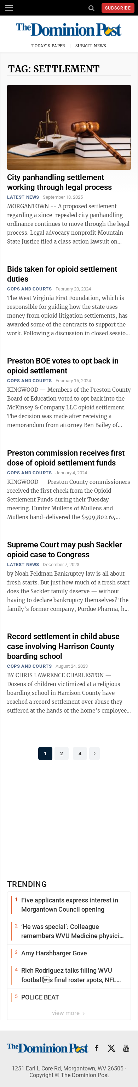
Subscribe (118, 8)
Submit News (91, 45)
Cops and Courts (29, 289)
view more (66, 1012)
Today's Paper (48, 45)
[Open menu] (8, 7)
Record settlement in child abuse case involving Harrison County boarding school (63, 646)
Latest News (23, 197)
